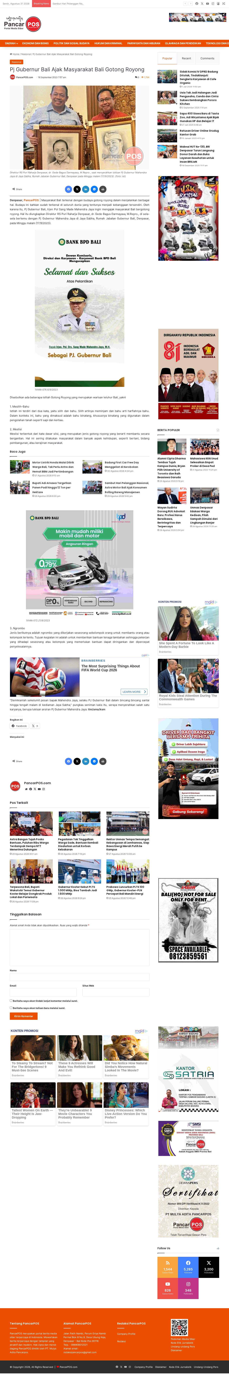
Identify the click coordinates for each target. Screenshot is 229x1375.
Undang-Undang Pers (206, 1367)
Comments (207, 58)
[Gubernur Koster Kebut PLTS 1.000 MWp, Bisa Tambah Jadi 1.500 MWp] (79, 871)
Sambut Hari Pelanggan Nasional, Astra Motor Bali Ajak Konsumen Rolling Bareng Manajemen (104, 3)
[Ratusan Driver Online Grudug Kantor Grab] (167, 135)
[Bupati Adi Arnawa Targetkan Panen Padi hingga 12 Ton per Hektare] (20, 487)
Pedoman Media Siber (183, 1339)
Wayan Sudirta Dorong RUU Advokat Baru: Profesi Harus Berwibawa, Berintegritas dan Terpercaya (171, 517)
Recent (186, 58)
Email (13, 985)
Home (15, 54)
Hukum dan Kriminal (108, 43)
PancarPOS (31, 200)
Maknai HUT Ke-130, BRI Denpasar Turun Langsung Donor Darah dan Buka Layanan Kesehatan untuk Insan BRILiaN (197, 154)
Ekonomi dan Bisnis (35, 43)
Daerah (10, 43)
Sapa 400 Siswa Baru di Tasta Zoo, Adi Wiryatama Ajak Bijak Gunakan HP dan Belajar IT (199, 117)
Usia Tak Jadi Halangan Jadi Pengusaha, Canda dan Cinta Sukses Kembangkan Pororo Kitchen (199, 98)
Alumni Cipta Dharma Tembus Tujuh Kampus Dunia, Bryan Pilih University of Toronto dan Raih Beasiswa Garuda (171, 468)
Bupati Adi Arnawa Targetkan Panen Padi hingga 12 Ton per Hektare (51, 487)
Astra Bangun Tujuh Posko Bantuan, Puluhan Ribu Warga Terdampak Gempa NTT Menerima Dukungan (29, 844)
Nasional (26, 54)
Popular (167, 58)
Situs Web (88, 985)
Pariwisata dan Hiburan (143, 43)
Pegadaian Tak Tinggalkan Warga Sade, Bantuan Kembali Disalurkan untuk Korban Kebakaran (78, 844)
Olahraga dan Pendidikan (183, 43)
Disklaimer (176, 1350)
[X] (35, 789)
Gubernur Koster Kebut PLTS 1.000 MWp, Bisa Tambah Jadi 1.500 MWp (77, 890)
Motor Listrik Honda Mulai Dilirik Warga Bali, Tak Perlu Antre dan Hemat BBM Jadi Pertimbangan (53, 467)
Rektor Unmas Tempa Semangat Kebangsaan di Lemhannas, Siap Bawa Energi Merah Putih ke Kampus (127, 844)
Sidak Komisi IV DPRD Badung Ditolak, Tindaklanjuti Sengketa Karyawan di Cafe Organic (199, 77)
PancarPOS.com (24, 77)
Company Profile (126, 1333)
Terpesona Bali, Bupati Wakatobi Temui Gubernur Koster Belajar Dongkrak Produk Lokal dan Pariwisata (31, 892)
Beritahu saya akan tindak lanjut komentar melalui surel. (45, 1000)
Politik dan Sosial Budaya (71, 43)
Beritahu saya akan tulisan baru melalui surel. (39, 1008)
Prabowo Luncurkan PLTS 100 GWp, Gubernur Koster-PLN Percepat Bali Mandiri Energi (125, 890)
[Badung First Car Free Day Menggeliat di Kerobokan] (92, 467)
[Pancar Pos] (22, 24)
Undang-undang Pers (183, 1346)
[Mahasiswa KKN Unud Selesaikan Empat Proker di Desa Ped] (204, 447)
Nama (13, 970)
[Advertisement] (188, 295)
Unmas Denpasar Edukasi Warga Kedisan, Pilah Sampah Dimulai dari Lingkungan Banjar (204, 515)
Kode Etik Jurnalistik (182, 1342)
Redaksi (121, 1341)
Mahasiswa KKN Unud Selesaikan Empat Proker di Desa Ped (204, 462)
